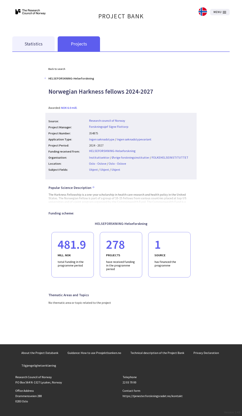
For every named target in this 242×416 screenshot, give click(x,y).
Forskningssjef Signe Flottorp (108, 127)
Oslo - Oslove (97, 163)
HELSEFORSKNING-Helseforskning (112, 151)
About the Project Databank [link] (39, 353)
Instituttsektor (99, 157)
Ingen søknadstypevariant (134, 139)
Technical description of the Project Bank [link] (157, 353)
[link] (203, 12)
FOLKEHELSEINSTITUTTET (170, 157)
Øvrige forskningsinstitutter (130, 157)
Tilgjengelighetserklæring (38, 365)
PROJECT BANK (121, 16)
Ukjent (93, 169)
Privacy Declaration (206, 353)
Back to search (56, 69)
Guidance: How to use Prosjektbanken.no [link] (94, 353)
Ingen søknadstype (101, 139)
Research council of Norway (107, 120)
